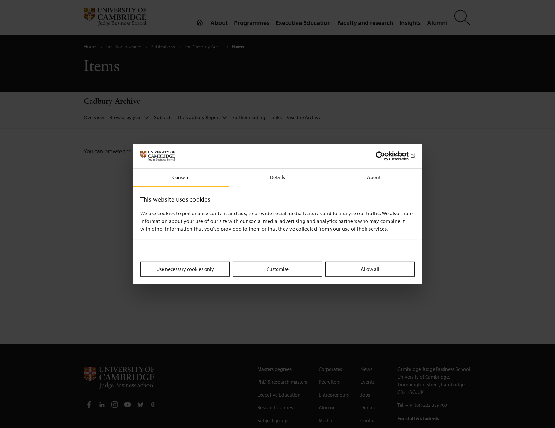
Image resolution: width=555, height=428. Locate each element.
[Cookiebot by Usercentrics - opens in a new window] (387, 156)
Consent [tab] (181, 177)
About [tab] (374, 177)
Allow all (370, 269)
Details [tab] (277, 177)
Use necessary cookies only (185, 269)
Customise (278, 269)
